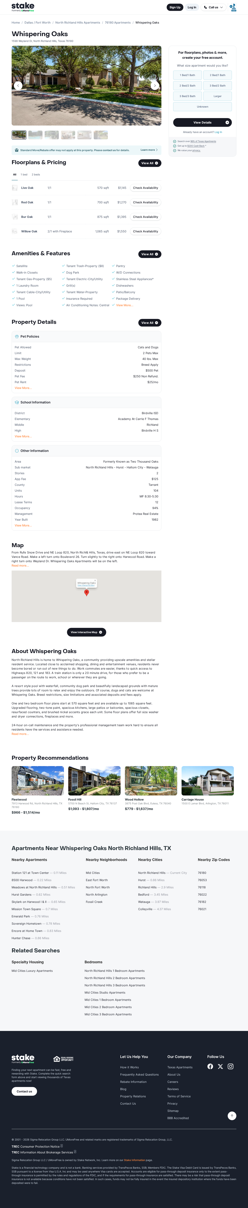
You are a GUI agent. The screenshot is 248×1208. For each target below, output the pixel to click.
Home (16, 22)
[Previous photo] (18, 85)
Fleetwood (19, 799)
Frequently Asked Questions (139, 1074)
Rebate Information (133, 1082)
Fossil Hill (74, 799)
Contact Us (128, 1103)
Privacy (172, 1103)
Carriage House (193, 799)
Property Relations (133, 1096)
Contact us (24, 1091)
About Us (173, 1074)
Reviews (173, 1089)
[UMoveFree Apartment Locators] (23, 1059)
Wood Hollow (134, 799)
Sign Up (175, 7)
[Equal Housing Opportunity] (63, 1059)
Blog (123, 1089)
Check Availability (145, 188)
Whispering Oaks (40, 34)
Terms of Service (179, 1096)
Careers (172, 1082)
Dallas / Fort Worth (38, 22)
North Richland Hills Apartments (77, 22)
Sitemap (173, 1111)
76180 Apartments (118, 22)
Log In (192, 7)
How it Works (129, 1067)
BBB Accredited (178, 1118)
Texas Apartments (179, 1067)
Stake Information (134, 1160)
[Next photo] (155, 85)
